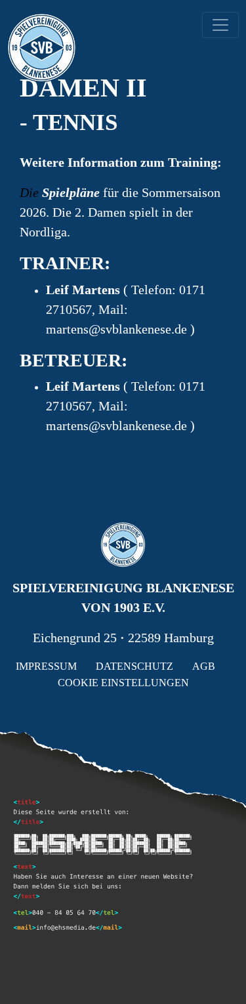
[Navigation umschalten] (220, 25)
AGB (203, 666)
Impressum (46, 666)
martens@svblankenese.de (118, 329)
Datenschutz (134, 666)
